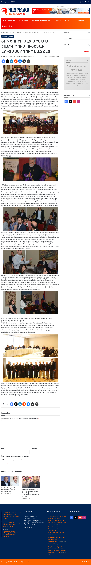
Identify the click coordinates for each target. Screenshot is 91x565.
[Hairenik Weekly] (15, 11)
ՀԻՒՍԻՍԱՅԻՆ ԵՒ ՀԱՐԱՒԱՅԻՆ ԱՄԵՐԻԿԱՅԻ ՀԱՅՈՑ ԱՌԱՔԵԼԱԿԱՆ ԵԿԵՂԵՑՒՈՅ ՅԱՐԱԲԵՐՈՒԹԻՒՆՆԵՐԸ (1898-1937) (57, 520)
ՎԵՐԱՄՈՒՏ (51, 544)
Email (3, 448)
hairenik (5, 56)
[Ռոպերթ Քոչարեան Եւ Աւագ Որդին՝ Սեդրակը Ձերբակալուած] (10, 481)
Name (3, 441)
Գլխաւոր (8, 32)
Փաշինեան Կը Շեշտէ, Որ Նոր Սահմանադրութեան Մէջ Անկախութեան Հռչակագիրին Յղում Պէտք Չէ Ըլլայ (30, 493)
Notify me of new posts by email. (12, 460)
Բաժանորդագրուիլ (79, 21)
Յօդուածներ (13, 21)
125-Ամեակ (67, 21)
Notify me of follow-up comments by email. (16, 456)
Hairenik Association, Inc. (30, 562)
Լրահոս (4, 21)
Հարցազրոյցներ (24, 21)
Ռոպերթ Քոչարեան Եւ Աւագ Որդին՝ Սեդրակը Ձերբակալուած (8, 489)
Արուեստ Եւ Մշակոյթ (39, 21)
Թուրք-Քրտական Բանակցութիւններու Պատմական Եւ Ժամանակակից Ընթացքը (56, 529)
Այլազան (51, 21)
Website (34, 448)
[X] (27, 527)
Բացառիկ (59, 21)
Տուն (3, 32)
